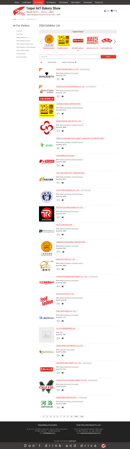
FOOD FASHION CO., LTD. (65, 294)
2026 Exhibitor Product (23, 41)
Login (107, 10)
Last (81, 416)
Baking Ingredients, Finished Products (71, 108)
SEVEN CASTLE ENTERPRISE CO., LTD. (70, 87)
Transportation (21, 54)
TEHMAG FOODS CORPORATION (68, 104)
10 (71, 416)
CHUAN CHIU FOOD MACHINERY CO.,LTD (71, 380)
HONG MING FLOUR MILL (65, 156)
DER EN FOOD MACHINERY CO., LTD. (69, 207)
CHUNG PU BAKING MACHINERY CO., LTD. (71, 277)
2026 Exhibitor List (22, 37)
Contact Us (99, 2)
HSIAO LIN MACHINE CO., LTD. (67, 69)
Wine (61, 332)
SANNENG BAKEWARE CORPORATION (70, 242)
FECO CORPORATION (64, 225)
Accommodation (21, 57)
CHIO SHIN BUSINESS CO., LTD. (67, 190)
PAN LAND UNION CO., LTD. (66, 311)
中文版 (115, 10)
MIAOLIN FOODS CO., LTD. (65, 259)
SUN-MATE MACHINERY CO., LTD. (68, 363)
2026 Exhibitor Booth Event (24, 44)
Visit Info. (19, 31)
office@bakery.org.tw (49, 433)
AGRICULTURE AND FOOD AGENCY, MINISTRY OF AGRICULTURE (80, 138)
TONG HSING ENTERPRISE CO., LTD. (69, 346)
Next (76, 416)
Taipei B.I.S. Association (67, 349)
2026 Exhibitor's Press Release (25, 47)
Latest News (26, 2)
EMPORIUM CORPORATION (66, 398)
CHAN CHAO (72, 441)
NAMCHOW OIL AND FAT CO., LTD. (68, 121)
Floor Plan (19, 34)
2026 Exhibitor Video (22, 50)
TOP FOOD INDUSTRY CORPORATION (70, 173)
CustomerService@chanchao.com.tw (90, 433)
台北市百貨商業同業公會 (65, 328)
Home (17, 2)
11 (59, 252)
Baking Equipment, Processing (69, 73)
